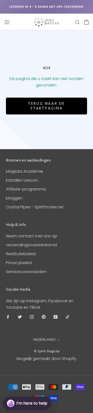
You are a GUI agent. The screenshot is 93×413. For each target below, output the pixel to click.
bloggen (14, 198)
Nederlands (44, 339)
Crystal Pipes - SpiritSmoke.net (35, 207)
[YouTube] (56, 317)
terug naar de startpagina (46, 106)
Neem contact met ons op (31, 236)
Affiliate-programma (26, 189)
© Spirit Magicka (47, 351)
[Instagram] (32, 317)
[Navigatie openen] (6, 22)
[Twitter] (20, 317)
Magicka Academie (24, 171)
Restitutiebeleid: (21, 254)
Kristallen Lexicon (22, 180)
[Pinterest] (44, 317)
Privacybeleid (19, 263)
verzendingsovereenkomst (31, 245)
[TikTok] (67, 317)
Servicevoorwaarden (26, 272)
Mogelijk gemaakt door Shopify (46, 358)
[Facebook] (8, 317)
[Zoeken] (77, 22)
